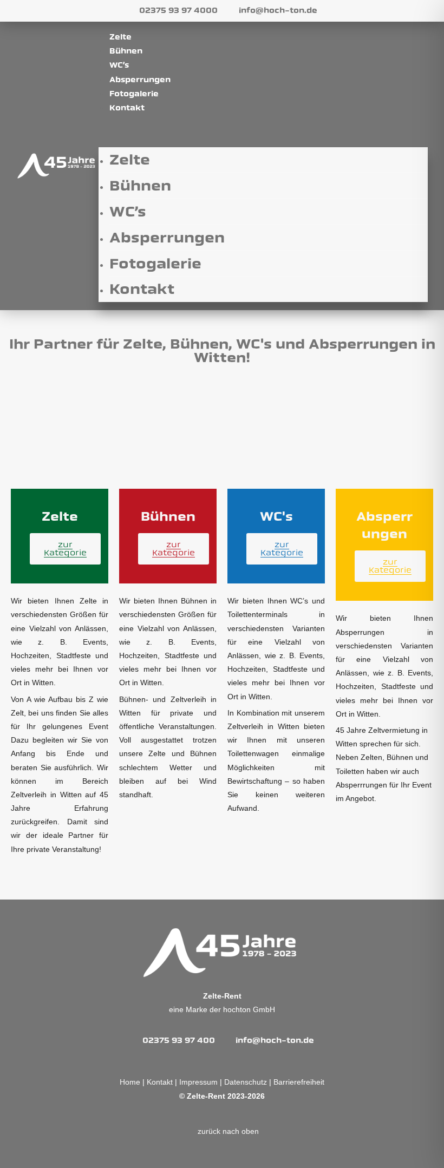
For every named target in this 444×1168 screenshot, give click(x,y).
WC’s (119, 65)
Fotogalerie (134, 94)
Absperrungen (140, 79)
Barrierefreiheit (298, 1082)
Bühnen (125, 51)
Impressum (198, 1082)
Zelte (120, 37)
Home (131, 1082)
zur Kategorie (65, 548)
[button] (263, 129)
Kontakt (127, 108)
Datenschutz (245, 1082)
